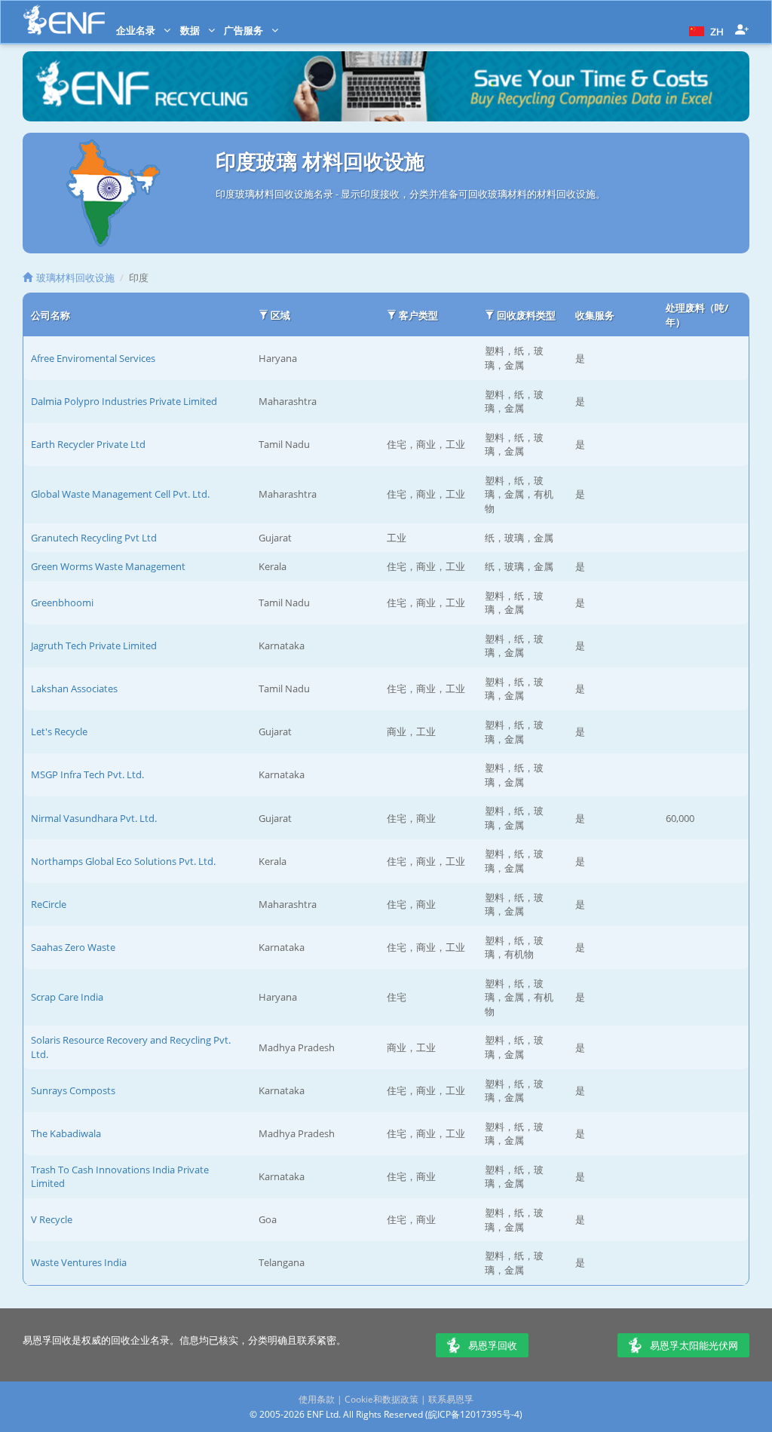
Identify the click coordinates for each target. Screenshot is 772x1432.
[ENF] (64, 20)
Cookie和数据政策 (381, 1399)
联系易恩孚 (450, 1399)
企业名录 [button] (137, 30)
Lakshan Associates (74, 688)
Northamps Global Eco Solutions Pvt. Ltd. (123, 861)
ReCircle (48, 904)
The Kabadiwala (66, 1133)
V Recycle (51, 1219)
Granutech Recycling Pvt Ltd (94, 537)
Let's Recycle (59, 731)
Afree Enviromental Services (93, 358)
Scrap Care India (67, 997)
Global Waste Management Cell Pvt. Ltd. (120, 494)
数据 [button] (191, 30)
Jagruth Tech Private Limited (94, 645)
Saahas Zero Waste (73, 947)
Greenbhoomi (62, 602)
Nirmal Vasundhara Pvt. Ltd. (94, 818)
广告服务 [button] (244, 30)
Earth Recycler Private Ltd (88, 444)
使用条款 (317, 1399)
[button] (704, 30)
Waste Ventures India (79, 1262)
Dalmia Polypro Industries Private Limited (124, 401)
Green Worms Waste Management (108, 566)
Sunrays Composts (73, 1090)
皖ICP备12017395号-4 (473, 1414)
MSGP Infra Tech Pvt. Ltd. (87, 774)
